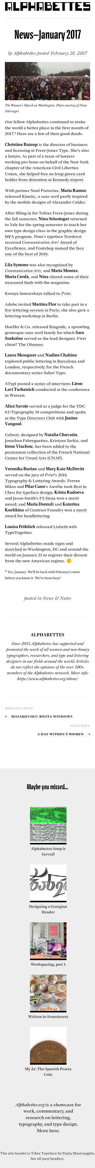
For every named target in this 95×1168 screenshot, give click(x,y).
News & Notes (57, 598)
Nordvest (73, 236)
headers (57, 1158)
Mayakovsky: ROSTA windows (39, 716)
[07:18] (48, 1063)
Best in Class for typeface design (45, 489)
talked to (56, 293)
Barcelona (66, 361)
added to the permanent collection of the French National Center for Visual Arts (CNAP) (47, 451)
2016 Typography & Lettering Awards (36, 477)
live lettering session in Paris (32, 309)
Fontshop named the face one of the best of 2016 (44, 250)
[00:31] (48, 900)
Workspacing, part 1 (48, 964)
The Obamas (30, 344)
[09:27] (48, 843)
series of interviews (52, 383)
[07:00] (48, 958)
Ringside (57, 326)
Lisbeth (60, 526)
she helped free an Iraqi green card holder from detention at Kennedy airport (45, 176)
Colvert (12, 434)
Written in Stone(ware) (48, 1016)
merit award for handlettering (46, 512)
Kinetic (29, 196)
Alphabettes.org (30, 1104)
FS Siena (47, 498)
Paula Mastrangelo (78, 1153)
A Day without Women (63, 733)
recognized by (39, 267)
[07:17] (48, 1011)
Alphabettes (25, 53)
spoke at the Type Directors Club (45, 414)
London (12, 366)
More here (48, 1130)
